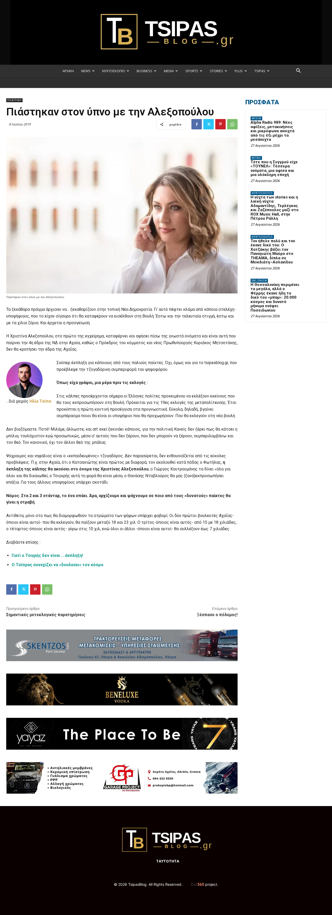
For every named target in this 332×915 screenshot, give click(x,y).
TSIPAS (259, 71)
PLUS (239, 71)
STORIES (216, 71)
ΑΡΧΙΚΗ (68, 71)
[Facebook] (196, 124)
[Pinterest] (220, 124)
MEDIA (169, 71)
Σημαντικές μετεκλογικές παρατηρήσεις (45, 614)
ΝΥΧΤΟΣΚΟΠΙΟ (113, 71)
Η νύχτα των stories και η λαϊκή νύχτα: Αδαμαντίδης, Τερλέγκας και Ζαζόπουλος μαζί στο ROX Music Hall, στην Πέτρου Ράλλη (275, 208)
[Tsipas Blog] (166, 32)
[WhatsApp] (232, 124)
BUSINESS (144, 71)
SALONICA (259, 280)
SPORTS (191, 71)
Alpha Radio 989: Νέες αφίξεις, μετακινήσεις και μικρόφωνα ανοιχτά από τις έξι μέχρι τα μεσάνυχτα (272, 131)
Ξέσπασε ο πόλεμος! (217, 614)
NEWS (86, 71)
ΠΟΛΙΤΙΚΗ (14, 100)
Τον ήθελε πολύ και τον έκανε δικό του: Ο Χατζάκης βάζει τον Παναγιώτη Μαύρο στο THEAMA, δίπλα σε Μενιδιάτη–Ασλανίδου (273, 252)
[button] (298, 71)
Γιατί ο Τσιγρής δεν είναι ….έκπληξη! (47, 555)
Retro (256, 158)
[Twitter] (208, 124)
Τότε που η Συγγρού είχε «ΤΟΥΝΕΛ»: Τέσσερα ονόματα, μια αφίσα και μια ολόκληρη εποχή (274, 168)
